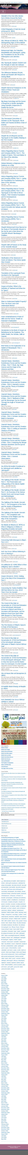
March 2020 (4, 1102)
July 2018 (3, 1135)
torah (2, 964)
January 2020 (4, 1106)
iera (10, 927)
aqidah (17, 906)
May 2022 (3, 1059)
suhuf (10, 958)
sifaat (2, 958)
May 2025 (3, 1000)
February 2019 (5, 1124)
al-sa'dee (8, 904)
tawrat (22, 962)
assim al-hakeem (21, 908)
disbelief (17, 916)
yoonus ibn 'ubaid (18, 966)
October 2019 (4, 1111)
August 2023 (4, 1035)
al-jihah (8, 899)
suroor (13, 958)
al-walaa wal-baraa (20, 904)
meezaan (3, 941)
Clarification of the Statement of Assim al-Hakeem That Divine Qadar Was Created (13, 260)
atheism (9, 910)
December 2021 (5, 1068)
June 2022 (3, 1058)
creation (20, 914)
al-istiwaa (3, 899)
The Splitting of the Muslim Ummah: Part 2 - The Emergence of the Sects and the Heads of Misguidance (13, 504)
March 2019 (4, 1122)
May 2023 (3, 1040)
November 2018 (5, 1129)
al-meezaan (4, 901)
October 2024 (4, 1011)
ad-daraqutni (11, 891)
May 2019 (3, 1119)
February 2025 (5, 1005)
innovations (4, 931)
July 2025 (3, 997)
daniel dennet (4, 916)
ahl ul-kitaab (18, 891)
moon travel (10, 941)
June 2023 (3, 1038)
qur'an (3, 947)
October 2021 (4, 1071)
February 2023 (5, 1045)
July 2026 (3, 977)
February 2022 (5, 1064)
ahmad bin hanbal (5, 893)
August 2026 (4, 975)
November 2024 (5, 1010)
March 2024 (4, 1023)
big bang (21, 912)
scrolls (18, 950)
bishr (25, 912)
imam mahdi (16, 929)
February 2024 (5, 1025)
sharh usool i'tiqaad (10, 952)
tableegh (3, 960)
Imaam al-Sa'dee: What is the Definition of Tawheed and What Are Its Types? (13, 288)
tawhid (18, 962)
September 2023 (5, 1033)
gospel (20, 920)
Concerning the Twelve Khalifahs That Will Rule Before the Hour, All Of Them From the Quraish (13, 590)
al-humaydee (9, 897)
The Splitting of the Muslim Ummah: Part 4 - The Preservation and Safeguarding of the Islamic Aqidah (13, 482)
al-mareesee (22, 899)
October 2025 (4, 992)
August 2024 (4, 1015)
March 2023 (4, 1043)
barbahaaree (20, 910)
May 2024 (3, 1020)
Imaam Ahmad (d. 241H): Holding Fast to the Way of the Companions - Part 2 (13, 578)
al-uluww (13, 904)
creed (24, 914)
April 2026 (3, 982)
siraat (6, 958)
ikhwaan (22, 927)
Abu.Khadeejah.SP (15, 327)
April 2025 (3, 1002)
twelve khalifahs (9, 964)
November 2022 (5, 1049)
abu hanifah (12, 887)
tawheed (14, 962)
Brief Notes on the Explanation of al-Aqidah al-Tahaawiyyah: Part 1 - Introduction (13, 348)
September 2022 (5, 1053)
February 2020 (5, 1104)
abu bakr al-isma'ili (16, 885)
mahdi (15, 939)
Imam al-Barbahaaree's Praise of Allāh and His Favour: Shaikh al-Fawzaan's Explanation (12, 319)
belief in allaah (10, 912)
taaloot (23, 958)
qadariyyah (20, 945)
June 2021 (3, 1078)
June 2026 (3, 978)
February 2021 (5, 1084)
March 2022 (4, 1063)
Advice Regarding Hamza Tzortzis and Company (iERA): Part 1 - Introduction (12, 219)
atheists (14, 910)
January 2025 (4, 1007)
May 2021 (3, 1079)
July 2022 (3, 1056)
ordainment (18, 943)
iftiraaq (13, 927)
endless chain (17, 918)
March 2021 (4, 1083)
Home (12, 2)
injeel (21, 929)
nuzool (13, 943)
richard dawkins (13, 947)
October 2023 (4, 1031)
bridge (3, 914)
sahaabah (3, 950)
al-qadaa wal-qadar (13, 901)
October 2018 (4, 1130)
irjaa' (15, 931)
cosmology (15, 914)
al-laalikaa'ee (14, 899)
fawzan (13, 920)
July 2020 (3, 1096)
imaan (10, 929)
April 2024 (3, 1021)
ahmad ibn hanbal (15, 893)
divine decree (23, 916)
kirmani (8, 937)
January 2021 (4, 1086)
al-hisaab (18, 895)
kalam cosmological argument (12, 935)
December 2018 (5, 1127)
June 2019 (3, 1117)
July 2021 (3, 1076)
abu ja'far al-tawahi (20, 887)
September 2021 (5, 1073)
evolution (23, 918)
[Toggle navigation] (3, 11)
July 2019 (3, 1116)
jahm (17, 933)
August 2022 (4, 1054)
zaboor (12, 968)
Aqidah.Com (16, 98)
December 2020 (5, 1087)
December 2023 (5, 1028)
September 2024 (5, 1013)
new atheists (7, 943)
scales (14, 950)
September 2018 (5, 1132)
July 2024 (3, 1016)
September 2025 (5, 993)
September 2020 (5, 1092)
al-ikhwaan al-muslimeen (19, 897)
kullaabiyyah (17, 937)
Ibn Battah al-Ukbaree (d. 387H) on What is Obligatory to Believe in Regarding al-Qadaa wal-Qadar (13, 527)
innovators (10, 931)
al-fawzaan (12, 895)
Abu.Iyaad (14, 26)
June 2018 (3, 1137)
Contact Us (20, 2)
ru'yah (19, 947)
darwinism (11, 916)
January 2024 (4, 1026)
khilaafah (22, 935)
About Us (15, 2)
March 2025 (4, 1003)
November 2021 (5, 1069)
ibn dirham (15, 924)
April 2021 (3, 1081)
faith (2, 920)
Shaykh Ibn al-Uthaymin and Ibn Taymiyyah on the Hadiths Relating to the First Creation (13, 138)
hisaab (10, 922)
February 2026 (5, 985)
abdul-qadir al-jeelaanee (12, 883)
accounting (4, 891)
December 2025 (5, 988)
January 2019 (4, 1126)
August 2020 (4, 1094)
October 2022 (4, 1051)
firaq (17, 920)
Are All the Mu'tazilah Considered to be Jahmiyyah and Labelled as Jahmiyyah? (13, 468)
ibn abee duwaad (21, 922)
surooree (18, 958)
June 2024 (3, 1018)
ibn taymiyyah (4, 927)
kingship (3, 937)
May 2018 (3, 1139)
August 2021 (4, 1074)
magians (11, 939)
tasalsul (9, 962)
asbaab (14, 908)
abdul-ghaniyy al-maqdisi (10, 880)
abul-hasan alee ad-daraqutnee (15, 889)
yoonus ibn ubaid (5, 968)
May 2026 (3, 980)
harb (7, 922)
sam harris (9, 950)
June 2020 (3, 1097)
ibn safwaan (22, 924)
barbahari (3, 912)
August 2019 (4, 1114)
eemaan (11, 918)
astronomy (4, 910)
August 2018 (4, 1134)
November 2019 (5, 1109)
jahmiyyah (21, 933)
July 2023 (3, 1036)
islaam (18, 931)
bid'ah (16, 912)
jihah (2, 935)
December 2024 (5, 1008)
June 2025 (3, 998)
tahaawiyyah (21, 960)
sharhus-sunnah (19, 956)
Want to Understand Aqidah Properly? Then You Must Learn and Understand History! (14, 303)
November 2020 (5, 1089)
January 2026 (4, 987)
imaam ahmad (5, 929)
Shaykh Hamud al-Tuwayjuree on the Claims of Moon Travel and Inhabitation (13, 90)
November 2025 (5, 990)
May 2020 (3, 1099)
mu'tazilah (16, 941)
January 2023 (4, 1046)
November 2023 (5, 1030)
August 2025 (4, 995)
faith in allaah (7, 920)
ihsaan (17, 927)
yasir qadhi (10, 966)
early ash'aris (4, 918)
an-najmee (12, 906)
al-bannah (23, 893)
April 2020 (3, 1101)
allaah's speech (5, 906)
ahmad (23, 891)
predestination (9, 945)
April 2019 (3, 1121)
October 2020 (4, 1091)
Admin (14, 37)
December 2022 (5, 1048)
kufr (12, 937)
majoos (19, 939)
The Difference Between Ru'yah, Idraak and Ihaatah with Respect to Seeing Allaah (13, 75)
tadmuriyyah (10, 960)
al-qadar (21, 901)
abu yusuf (3, 889)
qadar (15, 945)
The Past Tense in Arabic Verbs (8, 811)
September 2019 (5, 1112)
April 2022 (3, 1061)
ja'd (14, 933)
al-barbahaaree (5, 895)
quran (6, 947)
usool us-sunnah (18, 964)
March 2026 (4, 983)
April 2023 (3, 1041)
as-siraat (9, 908)
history (14, 922)
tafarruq (15, 960)
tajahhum (3, 962)
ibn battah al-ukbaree (6, 924)
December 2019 (5, 1107)
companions (8, 914)
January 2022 (4, 1066)
